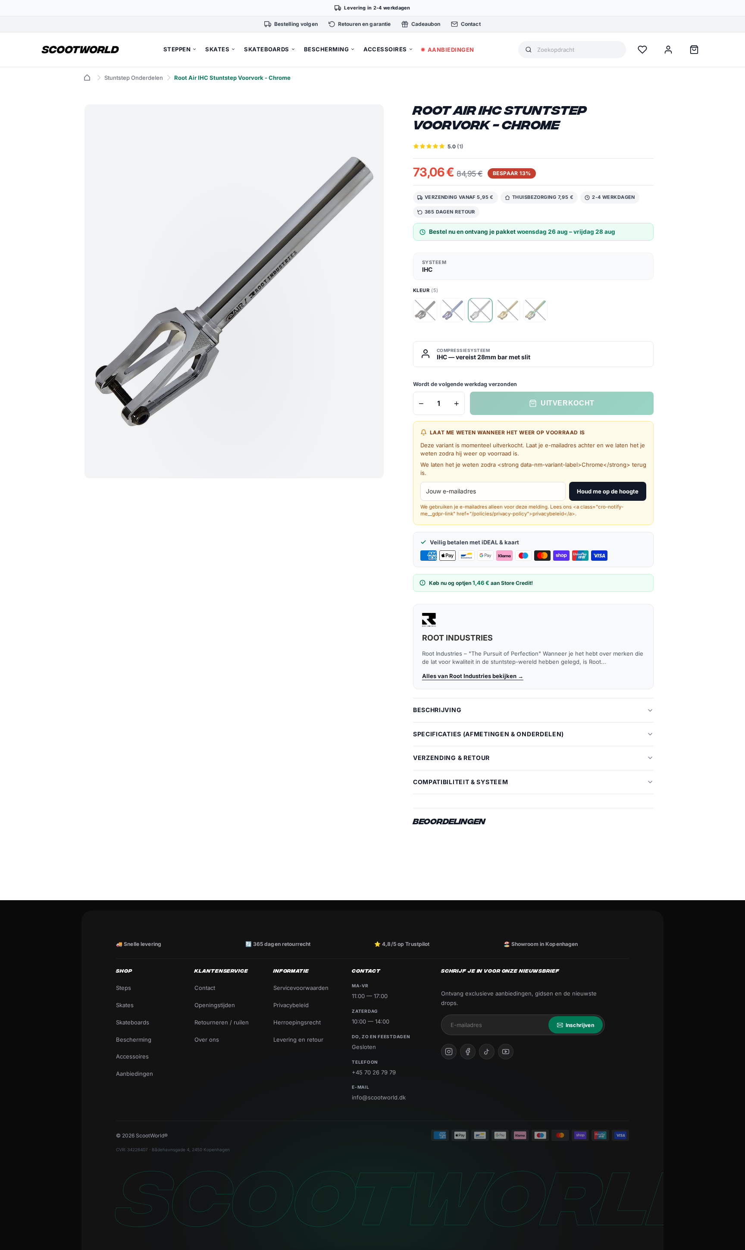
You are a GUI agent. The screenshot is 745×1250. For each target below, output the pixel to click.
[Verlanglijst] (642, 49)
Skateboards (132, 1022)
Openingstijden (214, 1005)
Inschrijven (580, 1025)
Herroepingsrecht (297, 1022)
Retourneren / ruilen (221, 1022)
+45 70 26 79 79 (374, 1072)
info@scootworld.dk (379, 1097)
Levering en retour (298, 1039)
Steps (123, 987)
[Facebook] (468, 1051)
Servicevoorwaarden (301, 987)
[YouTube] (505, 1051)
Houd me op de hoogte (608, 491)
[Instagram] (449, 1051)
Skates (125, 1005)
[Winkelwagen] (694, 49)
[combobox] (578, 49)
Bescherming (133, 1039)
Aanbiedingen (134, 1073)
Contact (204, 987)
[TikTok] (487, 1051)
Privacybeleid (291, 1005)
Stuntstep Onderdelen (133, 77)
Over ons (206, 1039)
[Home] (87, 78)
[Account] (668, 49)
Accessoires (132, 1056)
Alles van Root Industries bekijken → (472, 675)
